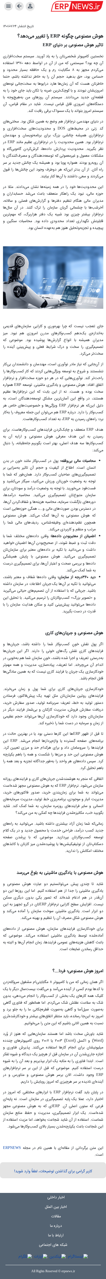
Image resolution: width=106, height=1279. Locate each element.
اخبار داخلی (56, 1197)
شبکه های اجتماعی (53, 1245)
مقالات (56, 1216)
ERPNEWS (12, 1148)
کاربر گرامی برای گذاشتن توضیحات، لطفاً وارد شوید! (53, 1171)
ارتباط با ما (56, 1235)
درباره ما (56, 1226)
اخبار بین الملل (56, 1207)
